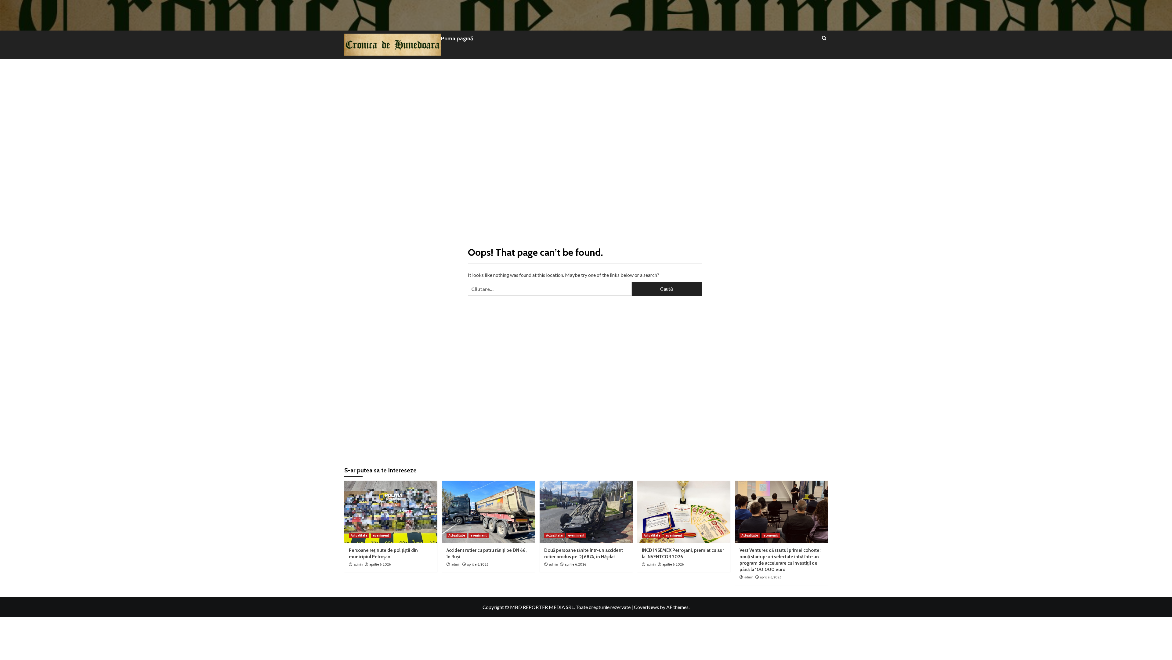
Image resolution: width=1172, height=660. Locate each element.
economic (770, 535)
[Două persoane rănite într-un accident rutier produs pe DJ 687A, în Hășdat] (586, 512)
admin (358, 564)
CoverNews (646, 607)
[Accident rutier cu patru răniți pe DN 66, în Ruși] (488, 512)
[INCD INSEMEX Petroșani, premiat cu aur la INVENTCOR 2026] (683, 512)
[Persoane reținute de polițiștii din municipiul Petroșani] (390, 512)
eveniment (381, 535)
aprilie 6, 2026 (380, 564)
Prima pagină (457, 38)
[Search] (824, 38)
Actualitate (359, 535)
